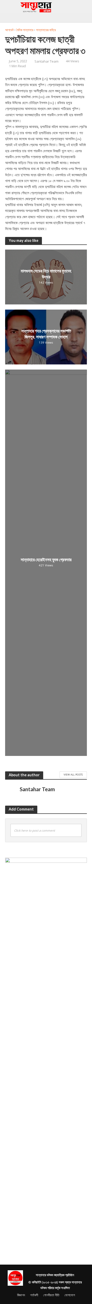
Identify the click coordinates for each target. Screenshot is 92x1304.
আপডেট (9, 30)
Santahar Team (46, 61)
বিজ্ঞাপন (21, 1295)
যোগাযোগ (69, 1295)
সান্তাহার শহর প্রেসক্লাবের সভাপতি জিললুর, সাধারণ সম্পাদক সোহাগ (46, 333)
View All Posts (73, 774)
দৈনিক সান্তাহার (24, 30)
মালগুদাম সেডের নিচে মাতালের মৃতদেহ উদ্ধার (46, 273)
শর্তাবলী (34, 1295)
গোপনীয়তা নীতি (51, 1295)
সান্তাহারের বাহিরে (46, 30)
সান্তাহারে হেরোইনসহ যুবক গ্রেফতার (46, 559)
